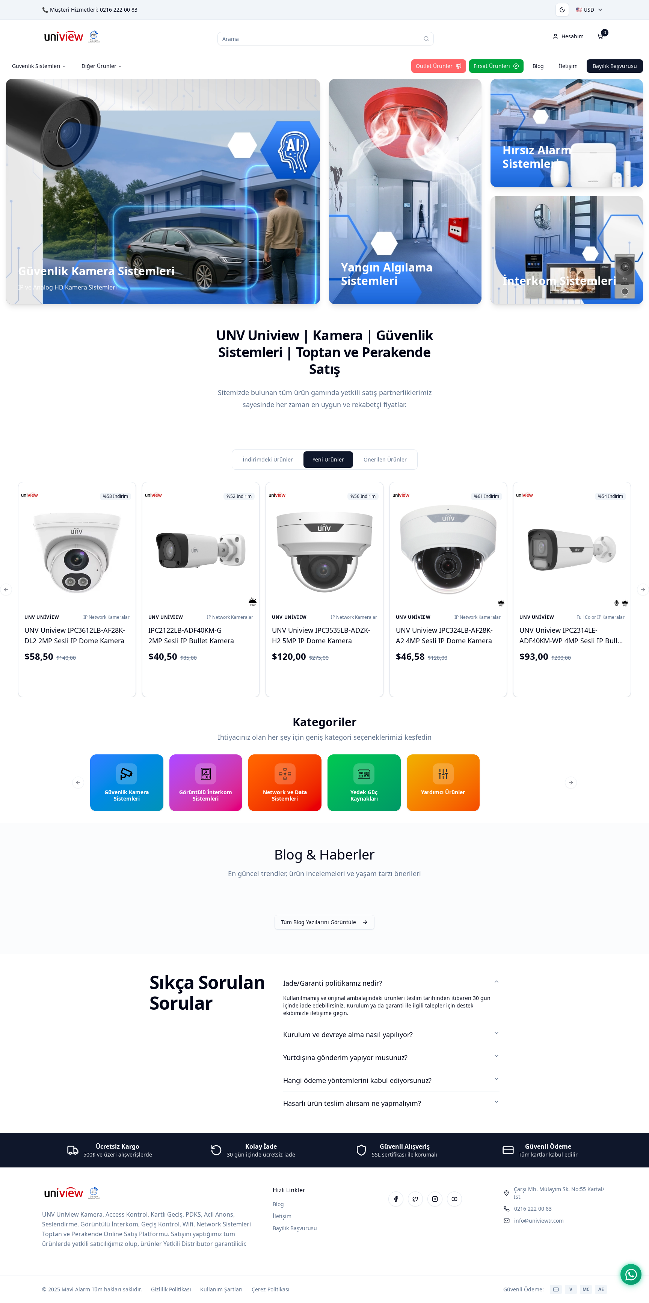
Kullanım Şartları (221, 1289)
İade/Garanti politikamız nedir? (332, 983)
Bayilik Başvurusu (615, 65)
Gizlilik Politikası (171, 1289)
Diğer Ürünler (99, 65)
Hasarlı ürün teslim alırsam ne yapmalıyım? (352, 1103)
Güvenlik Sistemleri (36, 65)
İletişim (568, 65)
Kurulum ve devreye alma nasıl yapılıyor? (348, 1034)
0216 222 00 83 (118, 9)
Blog (538, 65)
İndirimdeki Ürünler (268, 459)
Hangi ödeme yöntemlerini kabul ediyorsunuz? (357, 1080)
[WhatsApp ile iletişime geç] (630, 1274)
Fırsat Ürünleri (492, 65)
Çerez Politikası (271, 1289)
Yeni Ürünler (328, 459)
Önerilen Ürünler (385, 459)
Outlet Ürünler (434, 65)
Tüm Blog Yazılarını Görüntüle (318, 922)
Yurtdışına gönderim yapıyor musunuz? (345, 1057)
